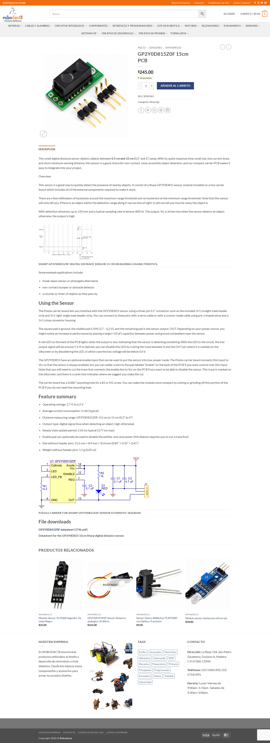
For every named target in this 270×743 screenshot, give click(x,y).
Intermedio (159, 658)
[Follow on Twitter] (262, 3)
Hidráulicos (145, 658)
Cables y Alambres (37, 25)
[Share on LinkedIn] (168, 110)
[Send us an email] (265, 3)
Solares (157, 676)
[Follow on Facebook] (255, 3)
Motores (191, 25)
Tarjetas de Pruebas (151, 33)
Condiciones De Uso (218, 2)
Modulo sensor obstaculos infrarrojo (206, 618)
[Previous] (39, 595)
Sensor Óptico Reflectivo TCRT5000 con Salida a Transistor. (156, 619)
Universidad (145, 682)
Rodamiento (232, 25)
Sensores (252, 25)
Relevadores (210, 25)
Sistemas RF (89, 33)
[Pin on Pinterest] (161, 110)
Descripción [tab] (47, 149)
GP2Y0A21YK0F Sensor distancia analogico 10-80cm (106, 619)
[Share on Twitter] (148, 110)
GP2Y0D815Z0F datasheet (56, 529)
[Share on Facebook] (141, 110)
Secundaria (144, 676)
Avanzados (155, 652)
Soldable (169, 676)
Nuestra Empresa (181, 2)
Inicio (142, 47)
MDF (171, 658)
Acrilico (143, 652)
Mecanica (144, 664)
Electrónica (170, 652)
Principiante (145, 670)
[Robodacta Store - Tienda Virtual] (23, 14)
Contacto (199, 2)
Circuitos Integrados (69, 25)
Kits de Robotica (168, 25)
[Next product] (222, 47)
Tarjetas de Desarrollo (118, 33)
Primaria (173, 664)
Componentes (98, 25)
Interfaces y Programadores (132, 25)
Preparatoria (159, 664)
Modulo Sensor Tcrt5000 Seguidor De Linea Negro (60, 619)
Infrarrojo (173, 47)
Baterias (14, 25)
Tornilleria (178, 33)
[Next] (230, 595)
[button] (229, 13)
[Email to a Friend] (154, 110)
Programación (162, 670)
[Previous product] (228, 47)
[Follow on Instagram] (258, 3)
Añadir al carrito (175, 85)
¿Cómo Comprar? (242, 2)
